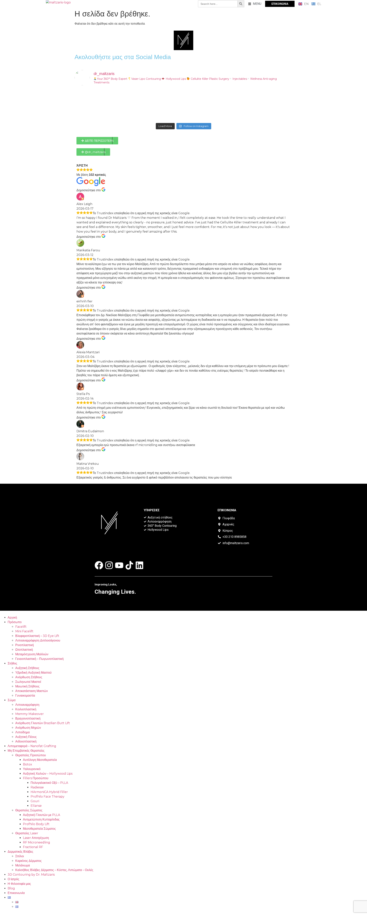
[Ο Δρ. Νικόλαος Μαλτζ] (101, 105)
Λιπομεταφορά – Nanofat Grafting (32, 746)
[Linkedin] (139, 565)
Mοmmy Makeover (29, 714)
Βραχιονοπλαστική (28, 718)
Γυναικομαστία (25, 695)
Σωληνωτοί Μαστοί (28, 682)
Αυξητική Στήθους (27, 668)
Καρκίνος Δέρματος (28, 861)
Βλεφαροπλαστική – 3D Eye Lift (37, 636)
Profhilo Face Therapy (47, 796)
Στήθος (12, 663)
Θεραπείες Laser (26, 833)
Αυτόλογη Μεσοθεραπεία (40, 760)
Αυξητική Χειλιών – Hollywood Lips (47, 773)
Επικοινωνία (16, 893)
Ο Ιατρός (13, 879)
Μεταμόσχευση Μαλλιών (31, 654)
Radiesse (37, 787)
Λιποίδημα (22, 732)
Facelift (21, 626)
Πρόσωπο (15, 622)
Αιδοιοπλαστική (26, 741)
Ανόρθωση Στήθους (28, 677)
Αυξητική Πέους (26, 737)
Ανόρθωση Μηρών (28, 727)
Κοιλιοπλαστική (25, 709)
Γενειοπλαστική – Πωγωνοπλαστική (39, 659)
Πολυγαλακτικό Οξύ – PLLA (49, 783)
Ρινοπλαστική (24, 645)
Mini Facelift (24, 631)
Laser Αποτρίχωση (36, 838)
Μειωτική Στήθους (27, 686)
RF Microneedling (36, 842)
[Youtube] (119, 565)
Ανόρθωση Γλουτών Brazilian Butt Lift (42, 723)
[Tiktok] (129, 565)
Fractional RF (33, 847)
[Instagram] (109, 565)
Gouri (35, 801)
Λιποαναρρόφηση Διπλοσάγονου (37, 640)
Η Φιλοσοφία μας (19, 884)
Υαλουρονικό (32, 769)
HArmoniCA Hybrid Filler (49, 792)
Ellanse (36, 806)
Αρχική (12, 617)
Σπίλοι (19, 856)
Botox (27, 764)
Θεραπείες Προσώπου (30, 755)
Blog (11, 888)
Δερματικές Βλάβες (20, 851)
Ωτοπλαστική (24, 649)
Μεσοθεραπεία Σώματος (39, 828)
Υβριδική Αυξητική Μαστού (33, 672)
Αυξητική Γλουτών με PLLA (41, 815)
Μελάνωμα (22, 865)
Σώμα (11, 700)
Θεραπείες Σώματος (28, 810)
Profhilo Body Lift (36, 824)
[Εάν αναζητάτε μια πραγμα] (156, 105)
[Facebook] (99, 565)
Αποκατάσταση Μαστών (31, 691)
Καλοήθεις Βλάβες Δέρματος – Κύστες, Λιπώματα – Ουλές (54, 870)
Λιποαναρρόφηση (27, 705)
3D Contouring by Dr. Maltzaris (31, 874)
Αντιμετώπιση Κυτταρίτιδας (41, 819)
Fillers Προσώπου (35, 778)
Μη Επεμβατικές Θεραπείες (26, 750)
